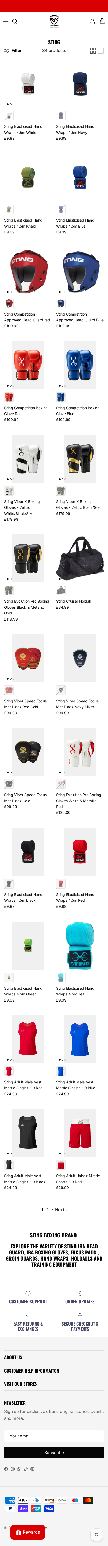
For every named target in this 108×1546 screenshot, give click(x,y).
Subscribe (54, 1452)
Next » (61, 1209)
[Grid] (93, 51)
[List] (101, 51)
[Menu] (6, 21)
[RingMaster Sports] (54, 21)
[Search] (17, 21)
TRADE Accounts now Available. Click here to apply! (54, 5)
